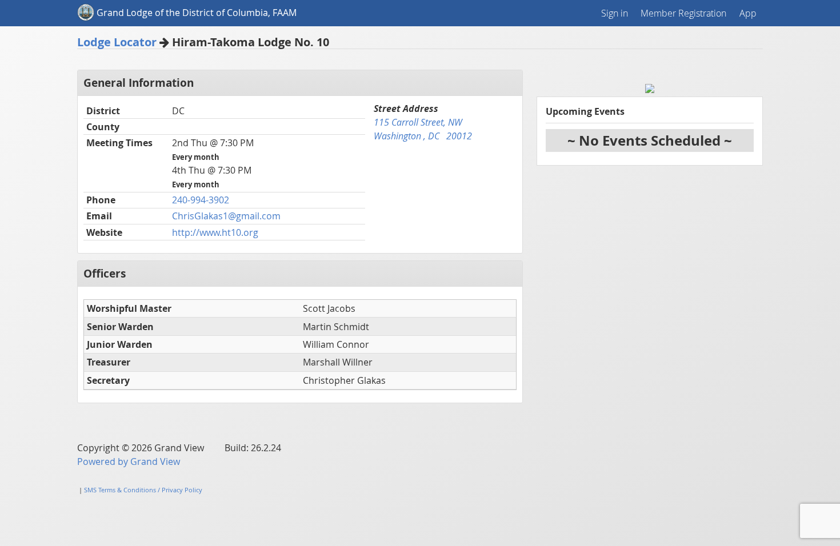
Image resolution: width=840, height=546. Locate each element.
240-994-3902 (200, 200)
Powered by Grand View (128, 461)
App (748, 13)
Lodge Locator (117, 42)
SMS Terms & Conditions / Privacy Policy (143, 489)
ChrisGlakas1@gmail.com (226, 216)
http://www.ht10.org (215, 232)
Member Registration (683, 13)
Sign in (614, 13)
